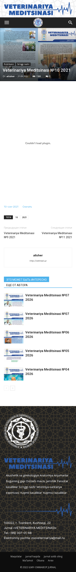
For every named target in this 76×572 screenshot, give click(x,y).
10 (16, 217)
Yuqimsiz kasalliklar (55, 493)
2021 (24, 217)
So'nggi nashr (23, 64)
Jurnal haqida (33, 556)
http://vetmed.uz (38, 260)
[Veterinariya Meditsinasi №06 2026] (13, 336)
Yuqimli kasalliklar (31, 493)
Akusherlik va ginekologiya (22, 475)
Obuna (40, 560)
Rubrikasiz (9, 64)
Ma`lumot (28, 560)
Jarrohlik (51, 481)
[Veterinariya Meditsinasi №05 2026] (13, 355)
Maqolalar (16, 556)
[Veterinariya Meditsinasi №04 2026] (13, 374)
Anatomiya (46, 475)
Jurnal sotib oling (53, 556)
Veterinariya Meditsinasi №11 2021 (57, 235)
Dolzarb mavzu (35, 481)
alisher (10, 76)
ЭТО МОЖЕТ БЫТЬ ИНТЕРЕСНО (26, 279)
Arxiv (50, 560)
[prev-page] (6, 388)
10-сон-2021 (11, 206)
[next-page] (12, 388)
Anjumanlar (61, 475)
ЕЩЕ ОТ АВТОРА (17, 285)
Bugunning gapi (15, 481)
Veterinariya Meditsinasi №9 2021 (19, 235)
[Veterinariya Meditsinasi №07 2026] (13, 299)
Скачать (27, 206)
